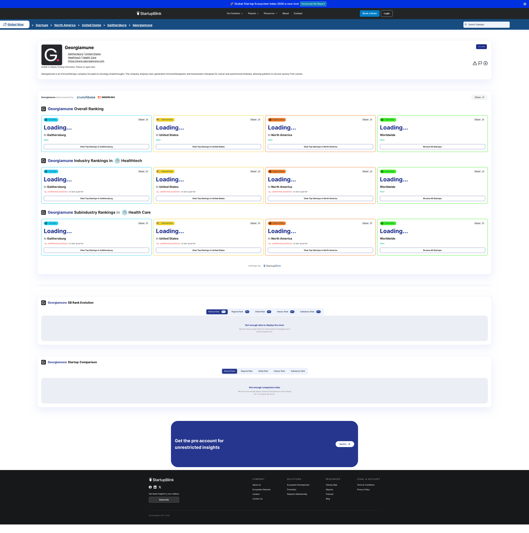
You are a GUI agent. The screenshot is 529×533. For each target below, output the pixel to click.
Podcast (329, 494)
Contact (298, 13)
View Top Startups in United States (208, 146)
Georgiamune (142, 25)
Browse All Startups (432, 146)
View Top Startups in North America (320, 146)
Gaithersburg (116, 25)
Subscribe (164, 499)
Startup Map (331, 485)
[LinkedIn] (155, 487)
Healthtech (74, 57)
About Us (257, 485)
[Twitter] (159, 487)
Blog (328, 499)
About (285, 13)
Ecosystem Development (298, 485)
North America (65, 25)
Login (387, 13)
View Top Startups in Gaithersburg (96, 146)
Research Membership (297, 494)
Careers (256, 494)
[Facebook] (150, 487)
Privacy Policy (363, 489)
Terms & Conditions (365, 485)
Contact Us (258, 499)
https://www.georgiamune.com (86, 61)
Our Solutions (233, 13)
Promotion (291, 489)
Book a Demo (370, 13)
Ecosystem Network (262, 489)
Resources (269, 13)
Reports (252, 13)
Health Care (89, 57)
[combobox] (487, 24)
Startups (42, 25)
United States (91, 25)
